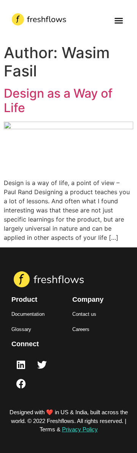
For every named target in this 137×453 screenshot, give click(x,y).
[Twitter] (41, 364)
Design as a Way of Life (58, 100)
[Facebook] (20, 383)
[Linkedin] (20, 364)
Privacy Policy (80, 429)
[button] (119, 20)
